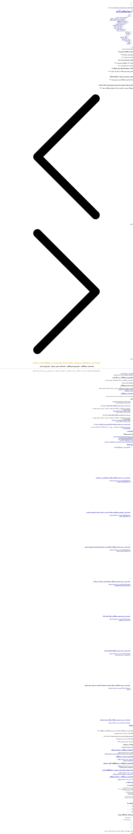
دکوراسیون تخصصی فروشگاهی (124, 756)
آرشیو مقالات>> (129, 782)
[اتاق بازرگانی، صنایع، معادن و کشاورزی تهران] (130, 806)
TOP (132, 833)
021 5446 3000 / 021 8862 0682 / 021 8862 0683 (122, 7)
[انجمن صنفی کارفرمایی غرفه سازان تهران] (130, 812)
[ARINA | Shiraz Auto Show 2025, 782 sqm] (123, 436)
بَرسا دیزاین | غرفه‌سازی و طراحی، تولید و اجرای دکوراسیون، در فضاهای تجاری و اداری (66, 363)
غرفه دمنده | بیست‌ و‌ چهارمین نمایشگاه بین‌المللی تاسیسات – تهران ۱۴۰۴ (116, 415)
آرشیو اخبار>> (130, 431)
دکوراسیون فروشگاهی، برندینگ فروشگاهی (121, 776)
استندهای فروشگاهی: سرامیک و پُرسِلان (122, 750)
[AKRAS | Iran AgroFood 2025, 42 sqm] (126, 438)
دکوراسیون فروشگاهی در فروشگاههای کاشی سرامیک (118, 763)
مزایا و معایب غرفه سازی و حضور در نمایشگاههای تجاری (117, 770)
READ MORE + (126, 409)
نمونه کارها (130, 444)
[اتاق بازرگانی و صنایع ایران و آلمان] (130, 809)
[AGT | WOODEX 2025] (125, 439)
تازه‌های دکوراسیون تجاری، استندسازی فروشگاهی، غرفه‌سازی (118, 441)
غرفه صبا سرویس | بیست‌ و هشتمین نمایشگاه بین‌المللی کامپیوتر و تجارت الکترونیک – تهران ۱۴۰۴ (112, 424)
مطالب (119, 752)
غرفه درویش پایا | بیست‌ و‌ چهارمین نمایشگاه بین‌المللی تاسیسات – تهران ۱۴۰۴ (115, 405)
